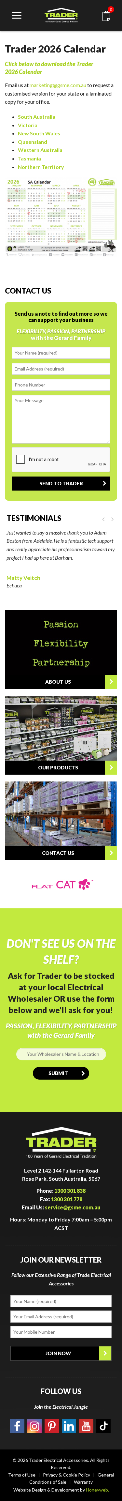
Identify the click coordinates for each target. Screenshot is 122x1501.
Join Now (58, 1353)
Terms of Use (21, 1475)
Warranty (83, 1482)
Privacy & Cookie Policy (66, 1475)
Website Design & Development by (61, 1490)
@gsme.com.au (70, 85)
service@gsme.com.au (73, 1207)
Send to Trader (61, 483)
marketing (41, 85)
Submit (58, 1073)
